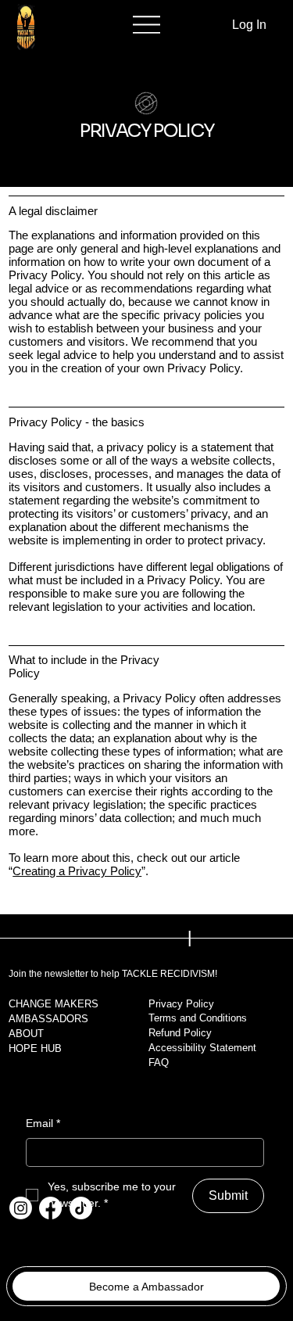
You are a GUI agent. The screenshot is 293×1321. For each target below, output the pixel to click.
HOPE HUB (35, 1048)
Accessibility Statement (202, 1048)
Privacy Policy (181, 1004)
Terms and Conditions (197, 1018)
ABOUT (26, 1033)
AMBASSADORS (48, 1019)
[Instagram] (20, 1208)
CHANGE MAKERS (53, 1004)
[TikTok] (81, 1208)
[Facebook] (50, 1208)
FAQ (158, 1062)
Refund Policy (180, 1033)
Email (43, 1123)
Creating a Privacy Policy (77, 871)
